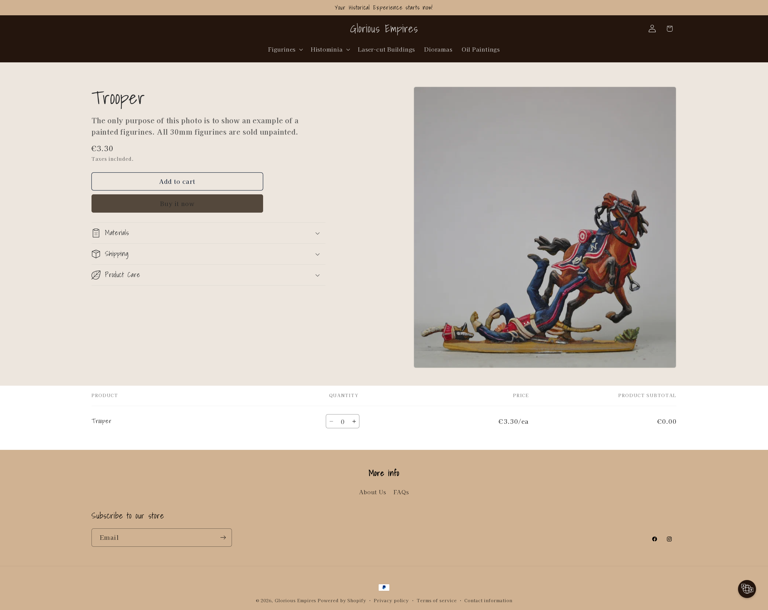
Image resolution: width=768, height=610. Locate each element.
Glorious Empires (295, 600)
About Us (372, 492)
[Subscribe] (223, 537)
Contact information (488, 600)
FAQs (401, 492)
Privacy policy (391, 600)
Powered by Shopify (342, 600)
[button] (285, 49)
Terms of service (437, 600)
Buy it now (177, 203)
